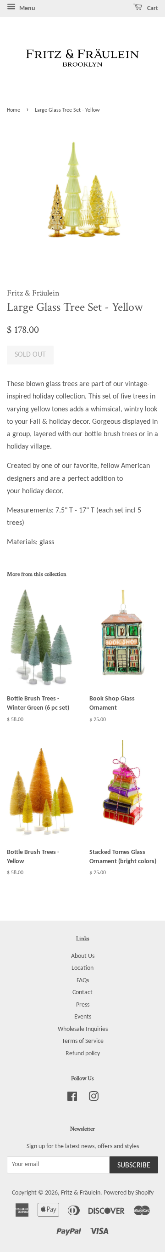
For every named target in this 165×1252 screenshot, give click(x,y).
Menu (26, 8)
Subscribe (133, 1165)
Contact (82, 993)
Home (13, 110)
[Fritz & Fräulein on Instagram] (93, 1099)
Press (82, 1005)
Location (83, 968)
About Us (82, 956)
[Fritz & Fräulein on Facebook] (72, 1099)
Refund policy (83, 1054)
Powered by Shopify (129, 1193)
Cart (152, 8)
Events (82, 1017)
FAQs (83, 981)
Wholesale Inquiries (83, 1029)
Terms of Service (83, 1041)
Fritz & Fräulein (80, 1193)
